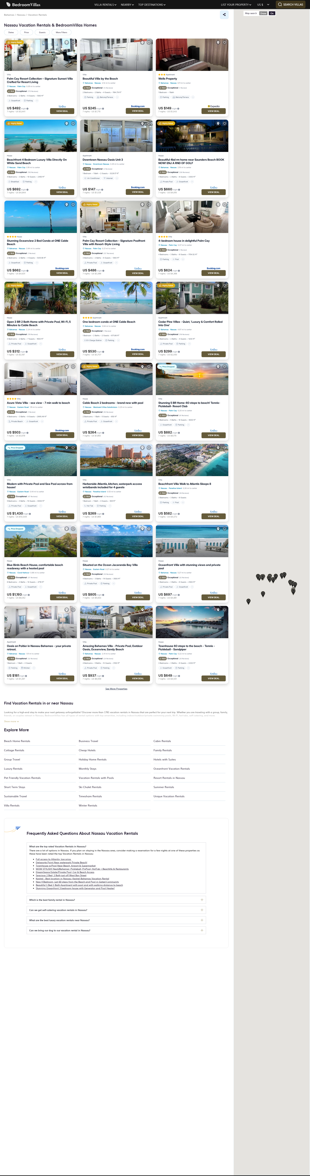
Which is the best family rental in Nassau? (52, 899)
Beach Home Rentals (17, 741)
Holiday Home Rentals (93, 759)
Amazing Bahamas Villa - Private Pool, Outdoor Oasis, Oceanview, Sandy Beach (113, 647)
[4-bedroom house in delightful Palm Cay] (192, 217)
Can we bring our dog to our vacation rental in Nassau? (59, 930)
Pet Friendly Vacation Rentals (22, 778)
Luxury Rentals (13, 768)
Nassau (12, 86)
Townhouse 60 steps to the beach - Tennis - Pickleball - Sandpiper (186, 647)
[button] (284, 575)
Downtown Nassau (101, 164)
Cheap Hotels (87, 750)
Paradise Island (99, 491)
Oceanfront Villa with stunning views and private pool (189, 566)
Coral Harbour (23, 573)
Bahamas (89, 83)
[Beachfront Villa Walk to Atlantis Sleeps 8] (192, 460)
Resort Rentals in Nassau (169, 778)
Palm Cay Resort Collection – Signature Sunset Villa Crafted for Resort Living (40, 80)
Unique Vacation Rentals (169, 796)
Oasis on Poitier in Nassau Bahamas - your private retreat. (39, 647)
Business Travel (88, 741)
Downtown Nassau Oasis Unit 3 (103, 159)
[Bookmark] (73, 42)
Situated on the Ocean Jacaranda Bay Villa (110, 565)
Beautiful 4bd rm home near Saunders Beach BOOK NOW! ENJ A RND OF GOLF (191, 161)
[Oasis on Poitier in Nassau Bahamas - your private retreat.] (40, 622)
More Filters (61, 32)
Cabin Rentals (162, 741)
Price (26, 32)
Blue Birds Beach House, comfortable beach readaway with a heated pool (35, 566)
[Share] (224, 14)
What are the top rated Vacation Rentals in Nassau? (57, 846)
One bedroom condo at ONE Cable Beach (109, 321)
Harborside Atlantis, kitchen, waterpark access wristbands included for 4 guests (112, 485)
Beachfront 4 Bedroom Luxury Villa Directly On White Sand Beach (37, 161)
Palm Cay (21, 86)
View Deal (62, 111)
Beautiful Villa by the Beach (100, 78)
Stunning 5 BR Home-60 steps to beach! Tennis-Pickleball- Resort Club (189, 404)
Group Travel (12, 759)
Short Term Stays (14, 787)
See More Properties (116, 688)
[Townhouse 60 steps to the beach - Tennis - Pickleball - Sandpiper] (192, 622)
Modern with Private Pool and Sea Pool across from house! (39, 485)
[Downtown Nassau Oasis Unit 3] (116, 136)
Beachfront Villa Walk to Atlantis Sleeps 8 (184, 483)
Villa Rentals (12, 805)
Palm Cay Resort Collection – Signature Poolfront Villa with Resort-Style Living (114, 242)
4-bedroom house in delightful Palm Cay (184, 240)
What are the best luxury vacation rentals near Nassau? (59, 920)
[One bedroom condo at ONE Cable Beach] (116, 298)
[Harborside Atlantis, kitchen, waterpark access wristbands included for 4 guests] (116, 460)
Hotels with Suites (165, 759)
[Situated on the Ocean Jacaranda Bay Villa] (116, 541)
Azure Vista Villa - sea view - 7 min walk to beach (38, 402)
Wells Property (167, 78)
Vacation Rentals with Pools (96, 778)
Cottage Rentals (14, 750)
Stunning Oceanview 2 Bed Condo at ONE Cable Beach (37, 242)
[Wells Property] (192, 55)
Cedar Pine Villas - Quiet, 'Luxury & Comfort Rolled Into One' (190, 323)
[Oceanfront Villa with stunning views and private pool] (192, 541)
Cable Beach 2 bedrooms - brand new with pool (113, 402)
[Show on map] (66, 42)
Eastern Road (23, 407)
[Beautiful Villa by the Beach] (116, 55)
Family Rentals (163, 750)
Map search (251, 13)
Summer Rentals (164, 787)
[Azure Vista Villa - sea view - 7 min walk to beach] (40, 379)
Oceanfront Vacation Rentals (172, 768)
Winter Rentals (88, 805)
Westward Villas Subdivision (105, 407)
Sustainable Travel (15, 796)
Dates (11, 32)
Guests (42, 32)
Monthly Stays (87, 768)
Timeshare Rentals (90, 796)
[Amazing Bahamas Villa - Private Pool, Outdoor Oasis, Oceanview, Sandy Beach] (116, 622)
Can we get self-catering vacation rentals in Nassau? (58, 910)
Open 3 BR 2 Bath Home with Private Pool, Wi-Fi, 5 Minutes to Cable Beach (39, 323)
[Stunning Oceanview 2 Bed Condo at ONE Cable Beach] (40, 217)
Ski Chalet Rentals (90, 787)
